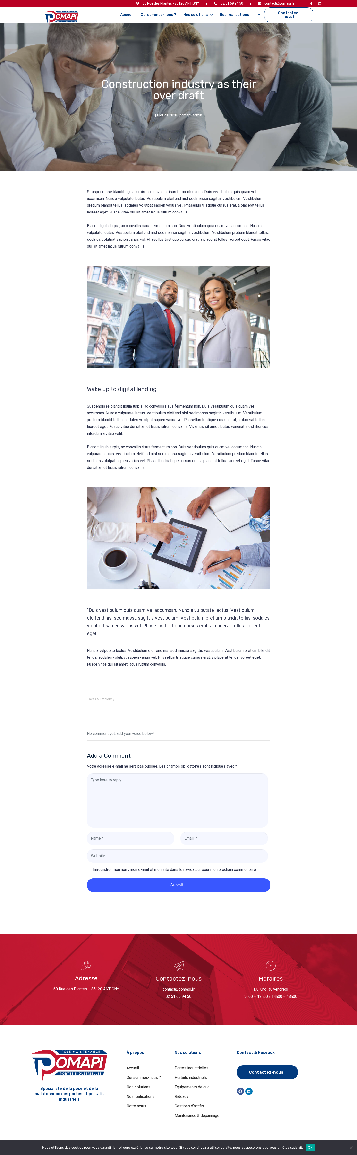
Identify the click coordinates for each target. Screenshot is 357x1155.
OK (310, 1147)
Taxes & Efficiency (100, 699)
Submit (177, 885)
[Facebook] (240, 1091)
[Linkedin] (319, 3)
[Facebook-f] (311, 3)
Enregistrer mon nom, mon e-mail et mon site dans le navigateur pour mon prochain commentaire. (175, 869)
